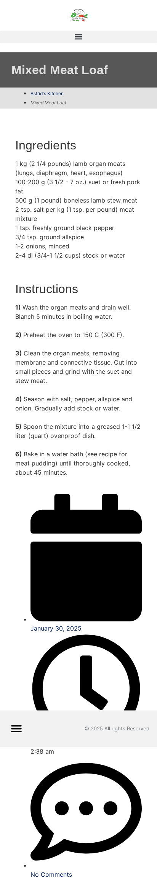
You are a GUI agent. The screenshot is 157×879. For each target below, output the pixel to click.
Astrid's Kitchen (47, 93)
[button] (78, 37)
